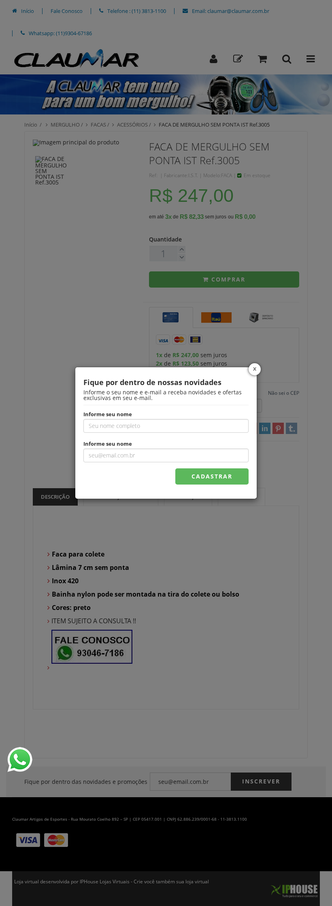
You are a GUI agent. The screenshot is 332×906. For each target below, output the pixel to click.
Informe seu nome (107, 414)
